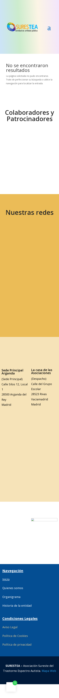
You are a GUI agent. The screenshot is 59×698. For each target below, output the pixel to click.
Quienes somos (12, 588)
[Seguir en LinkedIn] (40, 258)
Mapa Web (49, 671)
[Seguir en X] (17, 238)
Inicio (6, 579)
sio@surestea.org (29, 305)
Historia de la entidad (17, 605)
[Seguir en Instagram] (17, 258)
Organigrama (11, 597)
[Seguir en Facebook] (40, 238)
